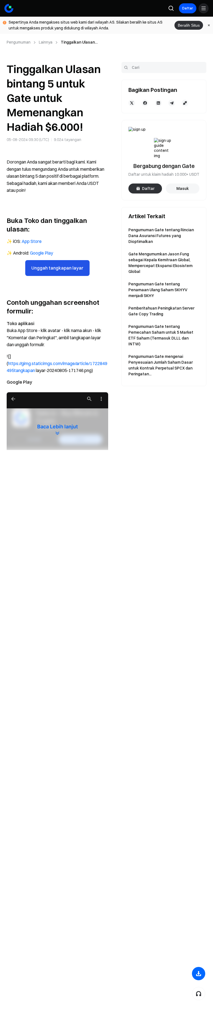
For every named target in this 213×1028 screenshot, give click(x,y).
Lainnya (45, 42)
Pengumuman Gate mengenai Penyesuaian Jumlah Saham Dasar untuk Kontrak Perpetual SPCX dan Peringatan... (160, 365)
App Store (32, 241)
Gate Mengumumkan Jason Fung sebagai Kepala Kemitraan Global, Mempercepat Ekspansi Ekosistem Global (160, 263)
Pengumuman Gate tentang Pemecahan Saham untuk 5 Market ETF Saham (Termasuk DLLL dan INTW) (160, 335)
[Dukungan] (198, 993)
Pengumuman (19, 42)
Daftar (187, 8)
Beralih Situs (189, 25)
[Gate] (8, 8)
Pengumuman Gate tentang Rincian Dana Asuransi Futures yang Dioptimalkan (161, 235)
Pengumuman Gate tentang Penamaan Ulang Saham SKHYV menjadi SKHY (157, 289)
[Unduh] (198, 973)
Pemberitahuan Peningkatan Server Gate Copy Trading (161, 311)
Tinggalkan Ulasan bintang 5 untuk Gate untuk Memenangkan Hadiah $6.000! (80, 42)
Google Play (41, 253)
